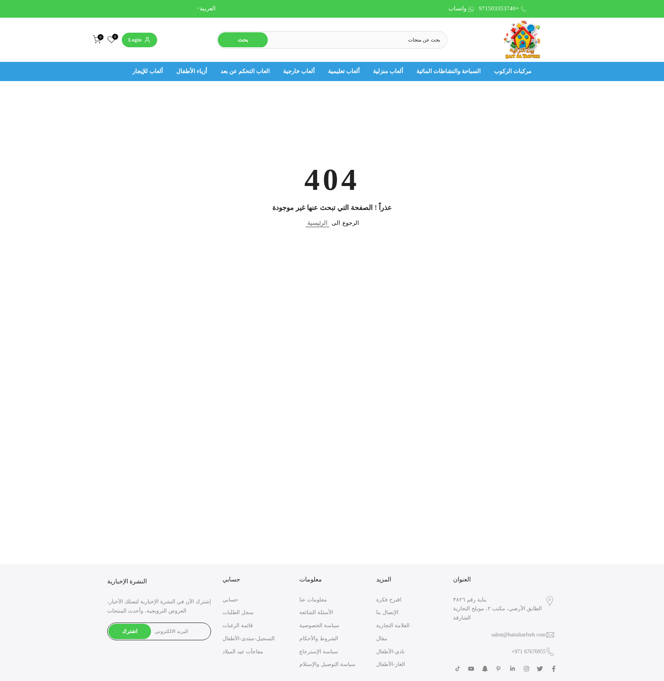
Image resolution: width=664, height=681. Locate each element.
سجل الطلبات (238, 612)
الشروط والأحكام (318, 638)
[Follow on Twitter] (540, 668)
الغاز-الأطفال (390, 664)
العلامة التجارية (393, 625)
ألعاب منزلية (388, 71)
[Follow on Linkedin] (512, 668)
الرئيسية (317, 223)
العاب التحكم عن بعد (245, 71)
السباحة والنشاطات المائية (449, 71)
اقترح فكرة (389, 600)
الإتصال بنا (387, 612)
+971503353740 (499, 8)
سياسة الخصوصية (319, 625)
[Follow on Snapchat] (485, 668)
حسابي (230, 600)
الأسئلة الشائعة (316, 612)
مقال (381, 638)
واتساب (457, 8)
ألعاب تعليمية (344, 71)
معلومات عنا (313, 600)
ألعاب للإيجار (148, 71)
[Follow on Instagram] (526, 668)
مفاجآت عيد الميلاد (242, 651)
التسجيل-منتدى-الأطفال (248, 638)
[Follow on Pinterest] (498, 668)
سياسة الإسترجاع (318, 651)
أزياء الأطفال (191, 71)
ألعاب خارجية (299, 71)
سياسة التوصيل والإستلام (327, 664)
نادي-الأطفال (390, 651)
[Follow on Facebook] (554, 668)
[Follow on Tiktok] (457, 668)
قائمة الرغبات (237, 625)
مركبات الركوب (512, 71)
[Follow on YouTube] (471, 668)
